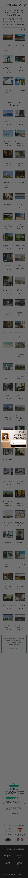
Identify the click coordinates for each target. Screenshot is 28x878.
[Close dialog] (26, 431)
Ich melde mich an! (19, 445)
